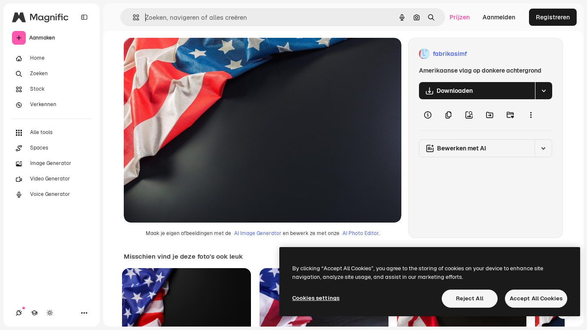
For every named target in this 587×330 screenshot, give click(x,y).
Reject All (469, 298)
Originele (180, 54)
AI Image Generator (257, 233)
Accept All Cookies (536, 298)
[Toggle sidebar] (84, 17)
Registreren (553, 17)
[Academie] (34, 313)
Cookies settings (315, 298)
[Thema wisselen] (50, 313)
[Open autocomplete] (132, 17)
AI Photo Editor (360, 233)
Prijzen (459, 17)
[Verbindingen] (19, 313)
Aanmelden (499, 17)
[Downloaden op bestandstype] (543, 90)
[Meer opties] (530, 114)
